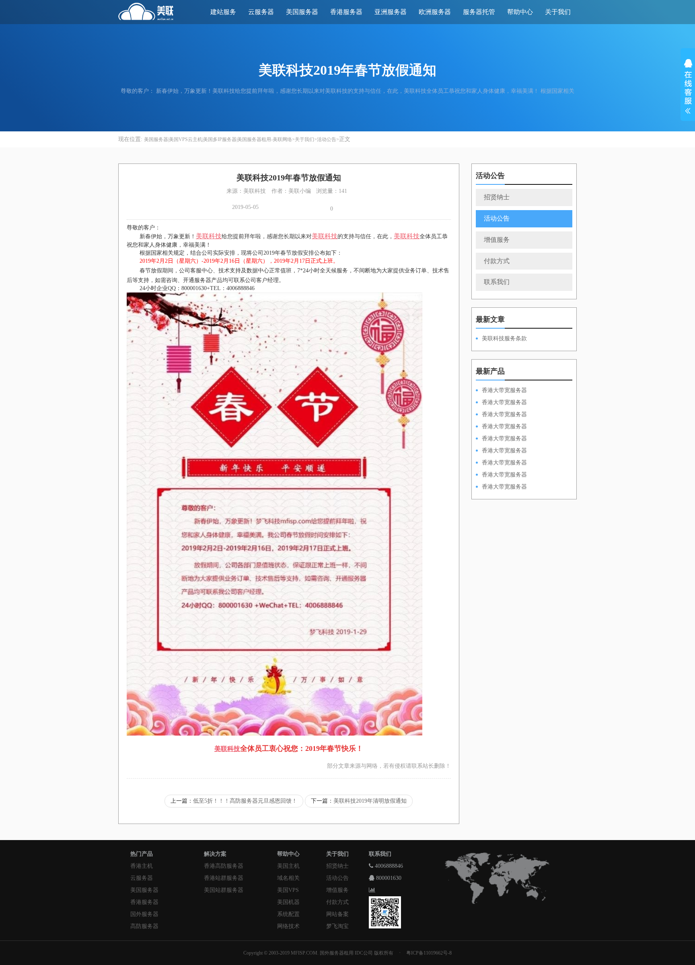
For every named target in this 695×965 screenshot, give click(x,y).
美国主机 (288, 866)
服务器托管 (479, 11)
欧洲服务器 (435, 11)
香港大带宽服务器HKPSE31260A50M (501, 475)
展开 (688, 87)
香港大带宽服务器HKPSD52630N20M (501, 487)
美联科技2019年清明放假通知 (370, 801)
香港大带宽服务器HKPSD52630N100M (501, 391)
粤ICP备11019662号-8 (429, 953)
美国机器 (288, 902)
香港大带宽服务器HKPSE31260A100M (501, 427)
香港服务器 (346, 11)
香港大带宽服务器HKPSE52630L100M (501, 415)
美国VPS (288, 890)
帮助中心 (520, 11)
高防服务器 (144, 926)
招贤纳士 (497, 197)
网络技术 (288, 926)
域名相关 (288, 878)
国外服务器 (144, 914)
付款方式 (497, 261)
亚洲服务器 (390, 11)
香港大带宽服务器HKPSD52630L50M (501, 451)
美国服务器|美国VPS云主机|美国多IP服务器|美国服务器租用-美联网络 (218, 139)
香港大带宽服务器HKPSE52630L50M (501, 463)
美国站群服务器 (223, 890)
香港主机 (141, 866)
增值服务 (497, 239)
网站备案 (337, 914)
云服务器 (261, 11)
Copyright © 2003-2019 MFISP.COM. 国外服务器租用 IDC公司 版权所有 (318, 953)
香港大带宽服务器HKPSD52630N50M (501, 439)
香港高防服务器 (223, 866)
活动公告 (326, 139)
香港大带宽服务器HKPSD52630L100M (501, 403)
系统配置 (288, 914)
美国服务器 (302, 11)
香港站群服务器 (223, 878)
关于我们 (558, 11)
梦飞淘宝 (337, 926)
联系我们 (497, 281)
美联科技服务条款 (504, 338)
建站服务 (223, 11)
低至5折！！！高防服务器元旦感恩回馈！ (245, 801)
